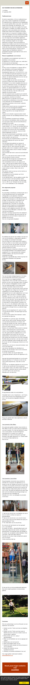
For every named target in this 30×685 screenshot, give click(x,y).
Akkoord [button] (24, 682)
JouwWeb (15, 670)
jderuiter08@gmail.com (7, 655)
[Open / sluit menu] (27, 2)
